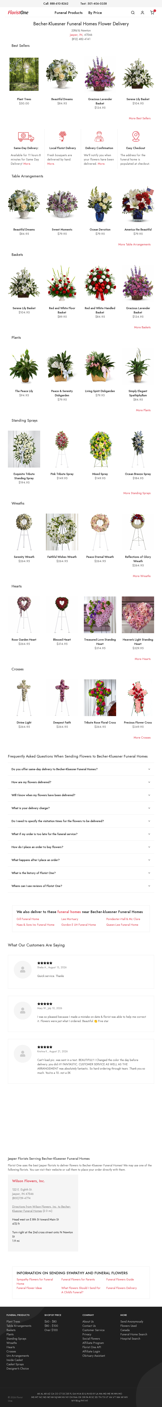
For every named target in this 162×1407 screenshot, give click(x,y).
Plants (10, 1334)
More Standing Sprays (137, 493)
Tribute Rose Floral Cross (100, 722)
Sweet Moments (62, 229)
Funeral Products (69, 12)
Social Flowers (91, 1339)
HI (78, 1393)
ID (83, 1393)
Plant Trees (24, 99)
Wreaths (11, 1343)
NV (63, 1397)
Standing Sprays (16, 1339)
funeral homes (69, 911)
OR (83, 1397)
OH (71, 1397)
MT (36, 1397)
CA (52, 1393)
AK (38, 1393)
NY (67, 1397)
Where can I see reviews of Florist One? (37, 886)
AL (42, 1393)
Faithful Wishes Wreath (62, 557)
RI (90, 1397)
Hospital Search (130, 1339)
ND (44, 1397)
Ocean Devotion (100, 229)
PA (87, 1397)
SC (92, 1397)
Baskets (11, 1330)
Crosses (11, 1351)
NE (48, 1397)
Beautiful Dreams (62, 99)
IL (85, 1393)
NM (59, 1397)
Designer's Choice (17, 1368)
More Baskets (142, 327)
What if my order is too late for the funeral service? (45, 834)
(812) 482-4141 (81, 39)
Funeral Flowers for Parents (78, 1279)
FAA (75, 1397)
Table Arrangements (18, 1326)
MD (105, 1393)
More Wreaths (142, 576)
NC (40, 1397)
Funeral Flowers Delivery (121, 1288)
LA (97, 1393)
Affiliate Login (91, 1351)
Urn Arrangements (17, 1356)
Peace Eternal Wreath (100, 557)
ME (108, 1393)
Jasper (74, 35)
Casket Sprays (15, 1364)
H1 (86, 1400)
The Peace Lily (24, 391)
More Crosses (142, 737)
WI (122, 1397)
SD (96, 1397)
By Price (95, 12)
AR (45, 1393)
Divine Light (24, 722)
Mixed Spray (100, 474)
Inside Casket (14, 1360)
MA (101, 1393)
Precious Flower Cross (138, 722)
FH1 (83, 1400)
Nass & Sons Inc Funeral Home (35, 925)
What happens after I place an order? (36, 860)
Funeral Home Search (133, 1334)
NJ (56, 1397)
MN (116, 1393)
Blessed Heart (62, 640)
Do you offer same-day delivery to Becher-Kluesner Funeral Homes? (55, 769)
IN (80, 35)
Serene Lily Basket (138, 99)
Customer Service (93, 1330)
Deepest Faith (62, 722)
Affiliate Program (93, 1343)
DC (64, 1393)
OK (79, 1397)
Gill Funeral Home (28, 919)
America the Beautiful (138, 229)
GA (74, 1393)
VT (114, 1397)
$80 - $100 (51, 1326)
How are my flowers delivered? (31, 782)
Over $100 (51, 1330)
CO (56, 1393)
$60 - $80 (50, 1321)
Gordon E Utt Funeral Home (78, 925)
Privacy (86, 1334)
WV (126, 1397)
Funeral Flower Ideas (29, 1288)
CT (60, 1393)
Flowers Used (128, 1326)
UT (107, 1397)
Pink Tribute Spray (62, 474)
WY (73, 1400)
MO (120, 1393)
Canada (125, 1330)
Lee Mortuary (69, 919)
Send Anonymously (131, 1321)
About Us (88, 1321)
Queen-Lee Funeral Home (122, 925)
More (26, 164)
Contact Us (89, 1326)
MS (32, 1397)
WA (118, 1397)
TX (103, 1397)
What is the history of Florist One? (34, 873)
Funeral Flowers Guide (120, 1279)
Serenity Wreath (24, 557)
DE (67, 1393)
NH (52, 1397)
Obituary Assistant (93, 1356)
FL (71, 1393)
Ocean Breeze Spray (138, 474)
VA (110, 1397)
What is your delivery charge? (31, 808)
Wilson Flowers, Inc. (28, 1181)
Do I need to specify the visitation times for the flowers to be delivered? (58, 821)
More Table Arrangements (134, 244)
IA (80, 1393)
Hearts (10, 1347)
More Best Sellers (140, 118)
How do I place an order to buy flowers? (37, 847)
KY (94, 1393)
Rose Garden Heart (24, 640)
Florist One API (91, 1347)
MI (112, 1393)
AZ (48, 1393)
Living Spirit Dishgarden (100, 391)
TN (100, 1397)
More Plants (143, 410)
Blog (78, 1400)
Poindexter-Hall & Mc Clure (123, 919)
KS (91, 1393)
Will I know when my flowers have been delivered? (43, 795)
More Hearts (143, 659)
